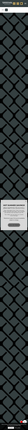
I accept (11, 427)
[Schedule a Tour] (18, 3)
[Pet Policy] (21, 3)
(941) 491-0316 (6, 126)
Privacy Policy (17, 427)
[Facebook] (3, 129)
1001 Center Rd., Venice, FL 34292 (11, 123)
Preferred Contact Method (10, 154)
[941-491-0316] (14, 3)
